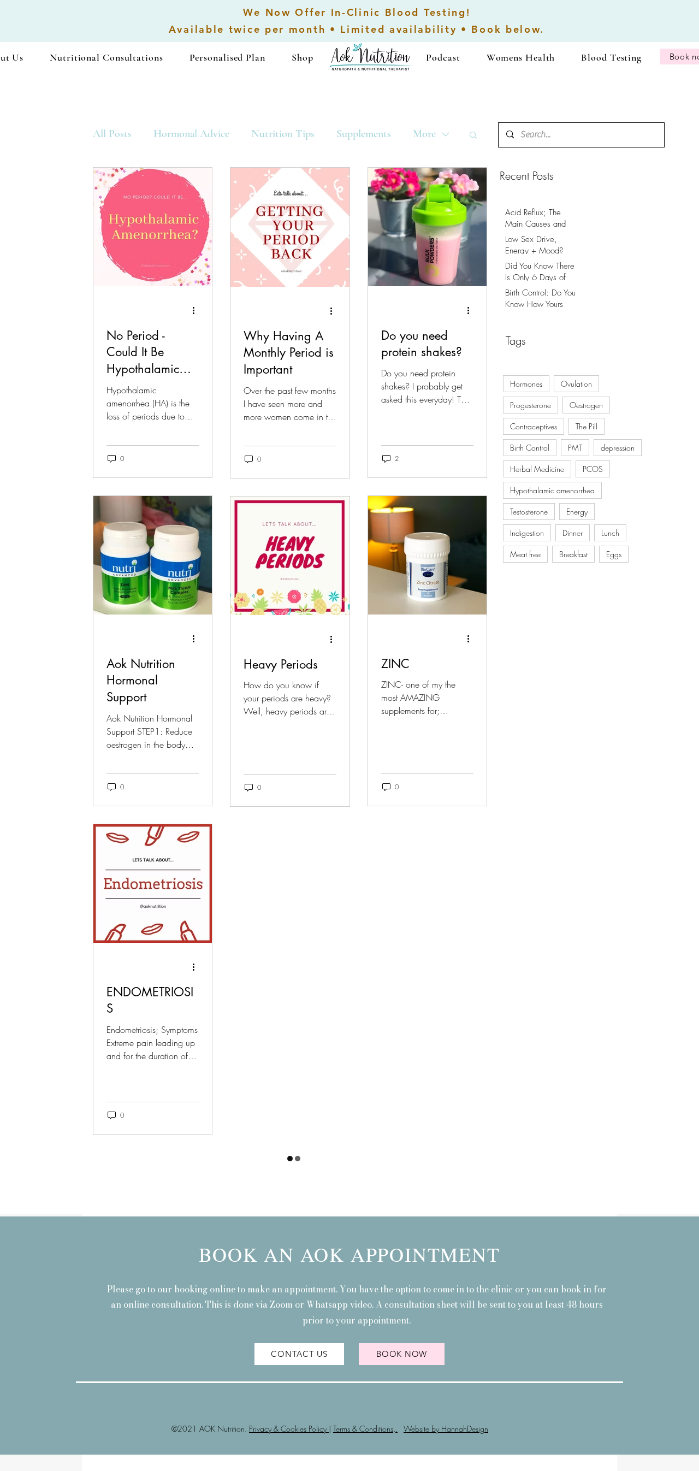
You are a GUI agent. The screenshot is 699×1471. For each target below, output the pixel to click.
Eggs (613, 554)
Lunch (610, 533)
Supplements (363, 133)
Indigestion (527, 533)
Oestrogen (586, 405)
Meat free (525, 554)
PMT (575, 447)
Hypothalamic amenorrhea (552, 490)
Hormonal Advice (191, 133)
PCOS (593, 469)
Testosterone (529, 511)
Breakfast (573, 554)
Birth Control (529, 447)
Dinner (572, 533)
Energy (577, 511)
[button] (106, 57)
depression (618, 447)
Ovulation (576, 384)
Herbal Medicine (537, 469)
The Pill (586, 426)
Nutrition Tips (283, 133)
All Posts (112, 133)
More (424, 133)
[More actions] (197, 310)
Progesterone (530, 405)
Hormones (526, 384)
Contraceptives (533, 426)
